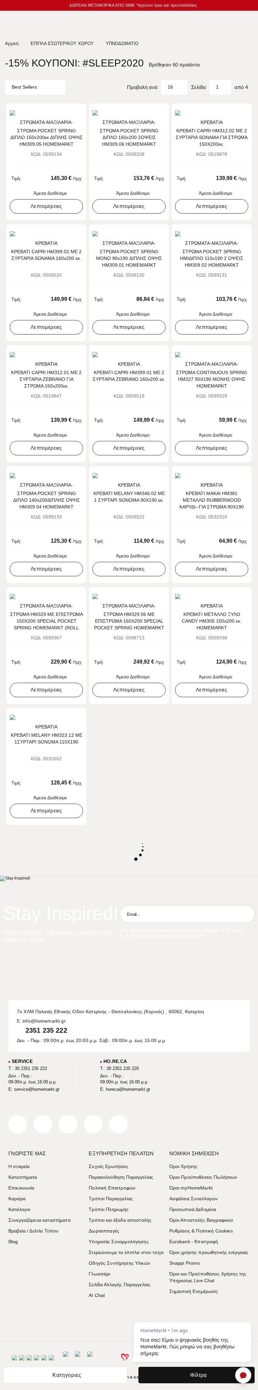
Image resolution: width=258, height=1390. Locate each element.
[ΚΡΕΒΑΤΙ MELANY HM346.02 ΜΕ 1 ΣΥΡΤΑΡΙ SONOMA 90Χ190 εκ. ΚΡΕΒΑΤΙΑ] (129, 475)
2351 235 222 (46, 1030)
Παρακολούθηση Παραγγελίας (121, 1177)
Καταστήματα (22, 1177)
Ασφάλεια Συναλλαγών (193, 1198)
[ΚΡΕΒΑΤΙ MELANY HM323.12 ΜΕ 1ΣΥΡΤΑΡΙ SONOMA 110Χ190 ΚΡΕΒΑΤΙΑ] (46, 717)
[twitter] (43, 1124)
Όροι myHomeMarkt (191, 1188)
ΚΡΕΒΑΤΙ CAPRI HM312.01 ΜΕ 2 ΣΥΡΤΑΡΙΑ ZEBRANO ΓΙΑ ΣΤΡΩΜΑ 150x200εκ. (46, 379)
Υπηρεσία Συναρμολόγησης (118, 1241)
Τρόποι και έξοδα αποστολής (120, 1220)
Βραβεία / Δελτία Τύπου (33, 1231)
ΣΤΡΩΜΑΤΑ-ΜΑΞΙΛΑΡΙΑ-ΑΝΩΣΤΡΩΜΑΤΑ (46, 123)
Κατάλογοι (19, 1209)
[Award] (65, 1359)
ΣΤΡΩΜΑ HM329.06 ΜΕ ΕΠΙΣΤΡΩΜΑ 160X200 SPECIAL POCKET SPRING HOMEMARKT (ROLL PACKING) (129, 621)
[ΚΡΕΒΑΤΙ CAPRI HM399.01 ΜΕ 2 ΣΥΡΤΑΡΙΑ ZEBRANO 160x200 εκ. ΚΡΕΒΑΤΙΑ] (129, 354)
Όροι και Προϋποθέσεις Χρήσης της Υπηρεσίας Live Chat (208, 1277)
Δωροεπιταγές (104, 1231)
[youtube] (118, 1124)
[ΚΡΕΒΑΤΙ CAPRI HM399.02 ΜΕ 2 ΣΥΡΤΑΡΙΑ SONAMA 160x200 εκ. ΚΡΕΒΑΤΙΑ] (46, 233)
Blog (13, 1241)
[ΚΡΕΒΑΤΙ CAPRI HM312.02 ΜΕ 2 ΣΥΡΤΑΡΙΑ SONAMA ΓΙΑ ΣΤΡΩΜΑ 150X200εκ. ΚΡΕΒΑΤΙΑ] (211, 113)
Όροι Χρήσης (183, 1166)
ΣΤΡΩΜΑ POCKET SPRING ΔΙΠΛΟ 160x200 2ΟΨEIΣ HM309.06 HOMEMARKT (129, 137)
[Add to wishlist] (79, 112)
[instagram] (93, 1124)
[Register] (246, 914)
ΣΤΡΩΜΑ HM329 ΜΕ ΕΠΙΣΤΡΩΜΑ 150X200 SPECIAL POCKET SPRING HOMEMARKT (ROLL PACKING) (46, 621)
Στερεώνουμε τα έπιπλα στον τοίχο (126, 1252)
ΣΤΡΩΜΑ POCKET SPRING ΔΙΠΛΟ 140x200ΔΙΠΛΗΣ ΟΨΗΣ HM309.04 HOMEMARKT (46, 500)
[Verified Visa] (22, 1360)
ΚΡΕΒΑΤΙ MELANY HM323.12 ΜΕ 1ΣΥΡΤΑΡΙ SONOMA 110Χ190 (46, 738)
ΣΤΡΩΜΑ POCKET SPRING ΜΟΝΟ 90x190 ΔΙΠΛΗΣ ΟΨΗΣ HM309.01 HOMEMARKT (129, 258)
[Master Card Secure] (29, 1360)
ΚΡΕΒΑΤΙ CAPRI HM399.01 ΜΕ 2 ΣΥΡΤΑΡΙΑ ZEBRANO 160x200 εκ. (129, 376)
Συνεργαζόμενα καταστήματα (39, 1220)
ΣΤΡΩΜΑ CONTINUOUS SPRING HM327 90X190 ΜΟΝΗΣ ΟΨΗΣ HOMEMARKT (211, 379)
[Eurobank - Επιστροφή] (77, 1359)
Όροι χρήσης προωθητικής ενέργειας (209, 1252)
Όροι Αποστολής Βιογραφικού (201, 1220)
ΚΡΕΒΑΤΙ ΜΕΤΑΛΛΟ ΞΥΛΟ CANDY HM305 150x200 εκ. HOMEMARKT (212, 621)
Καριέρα (17, 1198)
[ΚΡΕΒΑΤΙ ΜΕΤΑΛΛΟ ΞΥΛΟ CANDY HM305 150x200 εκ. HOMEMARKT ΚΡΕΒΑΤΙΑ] (211, 596)
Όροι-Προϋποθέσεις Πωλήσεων (203, 1177)
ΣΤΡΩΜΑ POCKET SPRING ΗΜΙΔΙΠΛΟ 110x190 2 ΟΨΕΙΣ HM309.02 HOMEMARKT (211, 258)
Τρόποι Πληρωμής (109, 1209)
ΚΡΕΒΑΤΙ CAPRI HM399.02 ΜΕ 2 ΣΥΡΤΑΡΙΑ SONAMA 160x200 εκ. (46, 255)
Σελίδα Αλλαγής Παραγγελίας (119, 1284)
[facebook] (17, 1124)
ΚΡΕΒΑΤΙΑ (212, 122)
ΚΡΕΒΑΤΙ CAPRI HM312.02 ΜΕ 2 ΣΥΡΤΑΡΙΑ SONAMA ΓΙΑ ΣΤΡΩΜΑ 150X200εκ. (212, 137)
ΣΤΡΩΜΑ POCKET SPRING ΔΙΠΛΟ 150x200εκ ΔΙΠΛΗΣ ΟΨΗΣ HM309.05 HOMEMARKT (46, 137)
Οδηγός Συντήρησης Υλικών (119, 1263)
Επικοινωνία (21, 1188)
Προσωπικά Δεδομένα (192, 1209)
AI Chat (97, 1295)
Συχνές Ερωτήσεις (108, 1166)
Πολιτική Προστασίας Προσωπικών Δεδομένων (186, 933)
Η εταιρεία (19, 1166)
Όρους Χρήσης (206, 930)
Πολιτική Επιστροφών (112, 1188)
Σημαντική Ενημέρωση (193, 1291)
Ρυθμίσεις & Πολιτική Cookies (201, 1231)
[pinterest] (68, 1124)
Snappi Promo (184, 1263)
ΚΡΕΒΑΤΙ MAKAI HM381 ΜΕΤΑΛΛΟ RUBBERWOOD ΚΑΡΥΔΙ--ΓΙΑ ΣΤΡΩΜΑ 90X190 (211, 500)
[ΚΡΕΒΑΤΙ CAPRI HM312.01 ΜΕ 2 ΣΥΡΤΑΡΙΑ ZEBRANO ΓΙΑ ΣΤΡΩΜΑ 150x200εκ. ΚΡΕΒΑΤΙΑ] (46, 354)
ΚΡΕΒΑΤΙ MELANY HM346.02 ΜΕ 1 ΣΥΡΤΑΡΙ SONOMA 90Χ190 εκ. (129, 497)
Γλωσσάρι (99, 1273)
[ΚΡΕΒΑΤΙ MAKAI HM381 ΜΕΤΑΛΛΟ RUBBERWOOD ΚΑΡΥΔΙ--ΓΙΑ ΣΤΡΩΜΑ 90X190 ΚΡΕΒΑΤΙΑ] (211, 475)
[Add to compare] (69, 112)
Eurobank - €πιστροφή (193, 1241)
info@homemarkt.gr (44, 1021)
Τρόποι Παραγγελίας (111, 1198)
